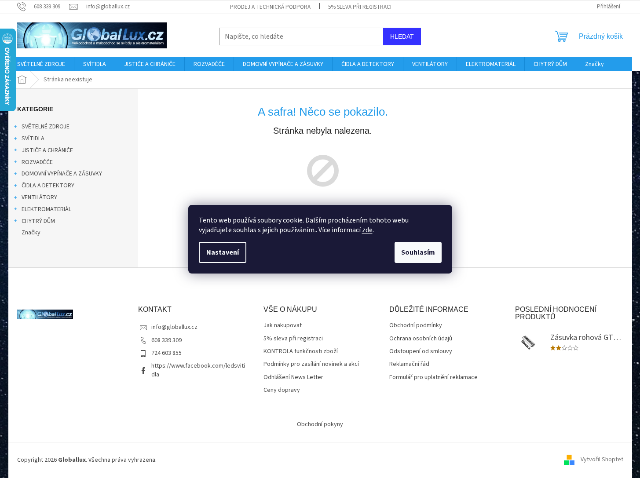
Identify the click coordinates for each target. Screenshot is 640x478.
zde (367, 230)
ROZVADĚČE (37, 162)
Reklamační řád (409, 364)
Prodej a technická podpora (270, 7)
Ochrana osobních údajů (420, 339)
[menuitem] (41, 64)
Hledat (402, 36)
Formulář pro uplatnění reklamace (433, 377)
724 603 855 (166, 353)
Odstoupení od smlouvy (420, 351)
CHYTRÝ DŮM (38, 221)
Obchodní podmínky (415, 325)
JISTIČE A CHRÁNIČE (47, 150)
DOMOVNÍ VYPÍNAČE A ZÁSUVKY (62, 173)
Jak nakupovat (282, 325)
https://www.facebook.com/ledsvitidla (198, 370)
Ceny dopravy (281, 390)
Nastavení (222, 252)
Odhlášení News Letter (293, 377)
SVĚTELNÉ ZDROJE (45, 126)
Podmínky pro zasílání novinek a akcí (311, 364)
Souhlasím (418, 252)
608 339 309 (166, 340)
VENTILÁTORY (39, 197)
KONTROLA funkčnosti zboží (300, 351)
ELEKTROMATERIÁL (46, 209)
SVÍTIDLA (33, 138)
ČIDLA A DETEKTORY (48, 185)
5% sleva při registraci (359, 7)
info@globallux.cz (174, 327)
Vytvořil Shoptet (602, 460)
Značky (31, 232)
